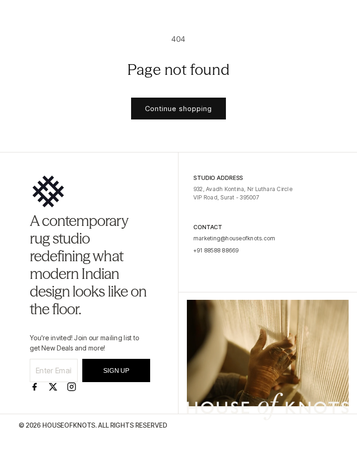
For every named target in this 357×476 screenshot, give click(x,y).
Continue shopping (178, 108)
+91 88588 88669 (216, 250)
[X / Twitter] (53, 386)
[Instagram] (71, 386)
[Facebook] (34, 386)
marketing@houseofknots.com (234, 238)
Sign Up (116, 370)
